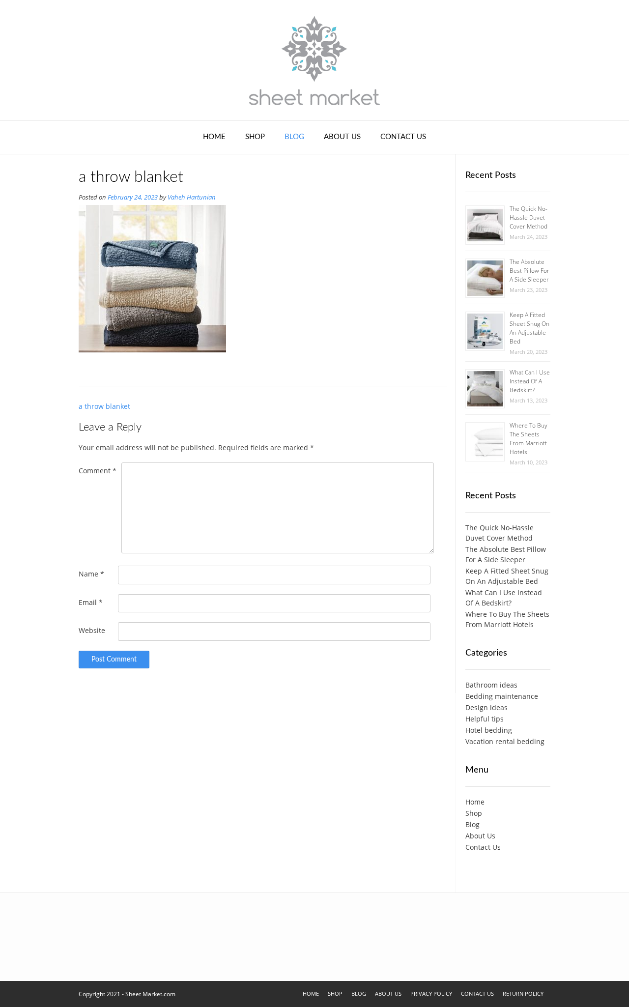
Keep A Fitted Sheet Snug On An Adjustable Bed (529, 328)
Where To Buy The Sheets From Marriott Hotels (528, 438)
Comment (97, 470)
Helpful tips (484, 718)
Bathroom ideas (491, 685)
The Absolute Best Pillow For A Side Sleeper (529, 271)
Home (214, 137)
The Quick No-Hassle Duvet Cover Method (528, 217)
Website (92, 630)
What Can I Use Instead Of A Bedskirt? (530, 381)
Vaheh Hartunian (192, 197)
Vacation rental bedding (504, 741)
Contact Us (403, 137)
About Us (342, 137)
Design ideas (486, 707)
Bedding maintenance (501, 696)
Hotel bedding (488, 730)
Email (91, 602)
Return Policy (523, 993)
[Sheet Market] (314, 60)
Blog (294, 137)
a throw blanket (104, 406)
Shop (255, 137)
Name (91, 573)
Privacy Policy (431, 993)
